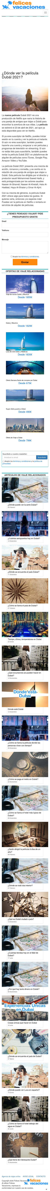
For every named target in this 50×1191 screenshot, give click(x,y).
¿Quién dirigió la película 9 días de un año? (24, 850)
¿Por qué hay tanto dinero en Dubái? (23, 989)
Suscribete (42, 457)
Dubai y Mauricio (12, 323)
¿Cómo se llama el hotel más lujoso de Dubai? (24, 814)
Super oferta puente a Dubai (16, 409)
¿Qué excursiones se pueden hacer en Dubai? (24, 674)
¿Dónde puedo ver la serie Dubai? (22, 504)
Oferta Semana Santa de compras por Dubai (21, 380)
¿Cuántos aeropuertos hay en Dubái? (24, 538)
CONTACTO (41, 1176)
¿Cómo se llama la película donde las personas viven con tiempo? (24, 744)
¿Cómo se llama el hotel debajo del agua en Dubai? (23, 1125)
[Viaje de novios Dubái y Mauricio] (25, 286)
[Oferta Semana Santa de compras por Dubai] (25, 367)
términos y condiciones (30, 256)
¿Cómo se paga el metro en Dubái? (23, 779)
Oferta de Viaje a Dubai (14, 437)
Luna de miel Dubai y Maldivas (17, 351)
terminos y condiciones (22, 461)
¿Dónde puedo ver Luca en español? (24, 1089)
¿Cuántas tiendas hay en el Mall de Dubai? (23, 954)
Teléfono (5, 230)
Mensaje (5, 239)
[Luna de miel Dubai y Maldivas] (25, 348)
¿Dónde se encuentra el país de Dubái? (25, 1056)
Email (4, 221)
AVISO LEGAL (28, 1176)
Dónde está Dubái (15, 709)
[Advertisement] (25, 44)
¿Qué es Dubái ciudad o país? (21, 919)
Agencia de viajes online (11, 1176)
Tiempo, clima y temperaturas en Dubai (25, 639)
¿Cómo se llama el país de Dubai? (23, 605)
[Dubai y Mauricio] (25, 311)
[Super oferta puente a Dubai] (25, 395)
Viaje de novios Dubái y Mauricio (17, 294)
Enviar (25, 262)
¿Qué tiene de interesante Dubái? (22, 1159)
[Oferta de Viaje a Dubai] (25, 425)
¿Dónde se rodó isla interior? (20, 885)
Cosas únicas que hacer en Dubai (22, 1022)
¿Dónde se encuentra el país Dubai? (23, 571)
